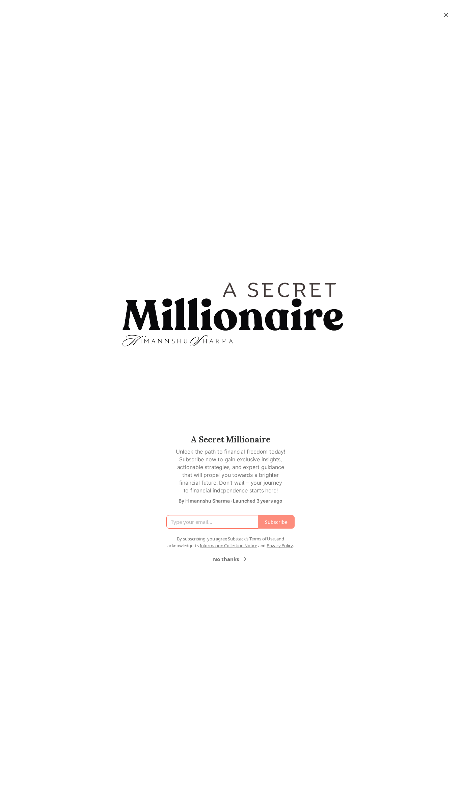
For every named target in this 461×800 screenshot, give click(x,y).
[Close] (446, 15)
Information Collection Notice (228, 545)
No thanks (226, 559)
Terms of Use (262, 539)
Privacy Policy (280, 545)
